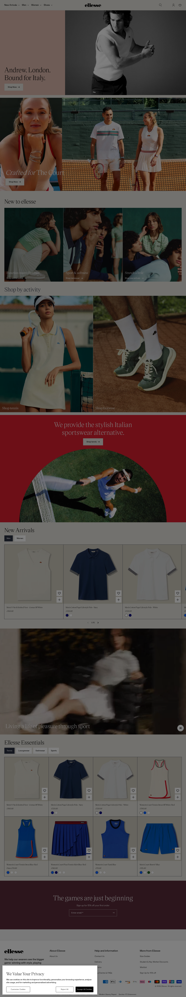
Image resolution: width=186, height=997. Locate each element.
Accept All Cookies (84, 989)
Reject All (64, 989)
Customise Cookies (18, 989)
